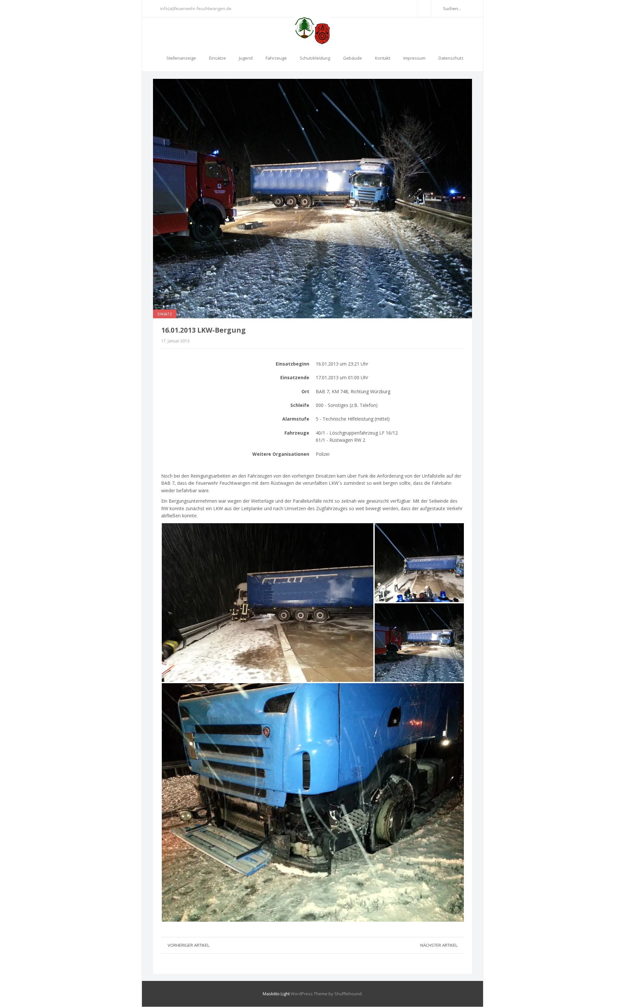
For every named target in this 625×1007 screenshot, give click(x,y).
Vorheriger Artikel (188, 945)
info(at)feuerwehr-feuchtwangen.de (195, 8)
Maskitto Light (276, 994)
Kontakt (382, 58)
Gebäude (352, 58)
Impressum (414, 58)
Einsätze (217, 58)
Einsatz (165, 313)
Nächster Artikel (438, 945)
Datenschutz (451, 58)
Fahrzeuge (276, 58)
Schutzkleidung (315, 58)
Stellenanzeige (181, 58)
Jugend (246, 58)
